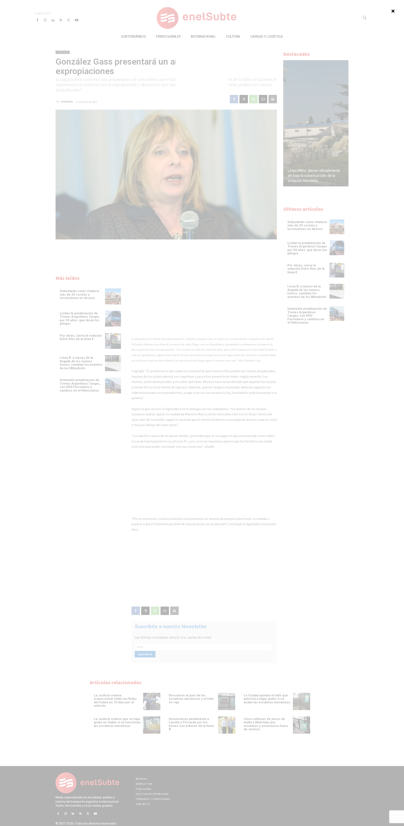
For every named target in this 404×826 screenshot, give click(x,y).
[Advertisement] (202, 68)
